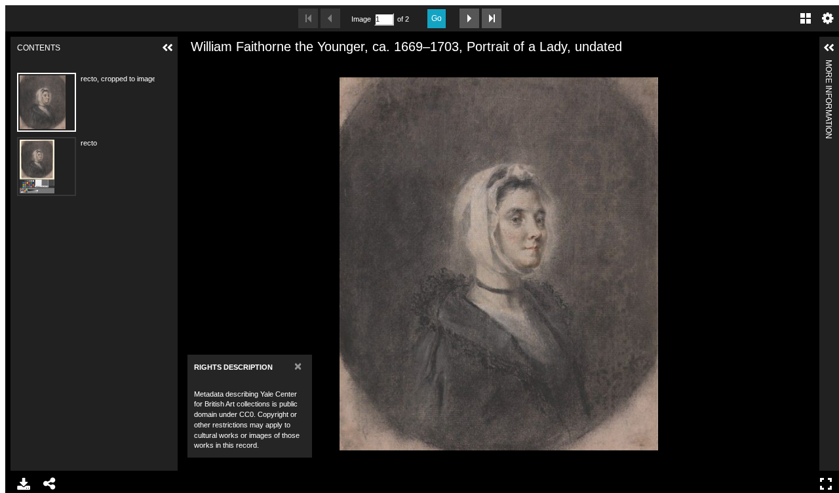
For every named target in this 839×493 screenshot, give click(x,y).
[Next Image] (469, 18)
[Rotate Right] (238, 67)
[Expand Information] (829, 47)
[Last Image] (491, 18)
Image (361, 19)
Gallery (805, 18)
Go (436, 18)
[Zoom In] (194, 67)
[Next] (804, 263)
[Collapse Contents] (167, 47)
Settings (828, 18)
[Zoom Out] (216, 67)
